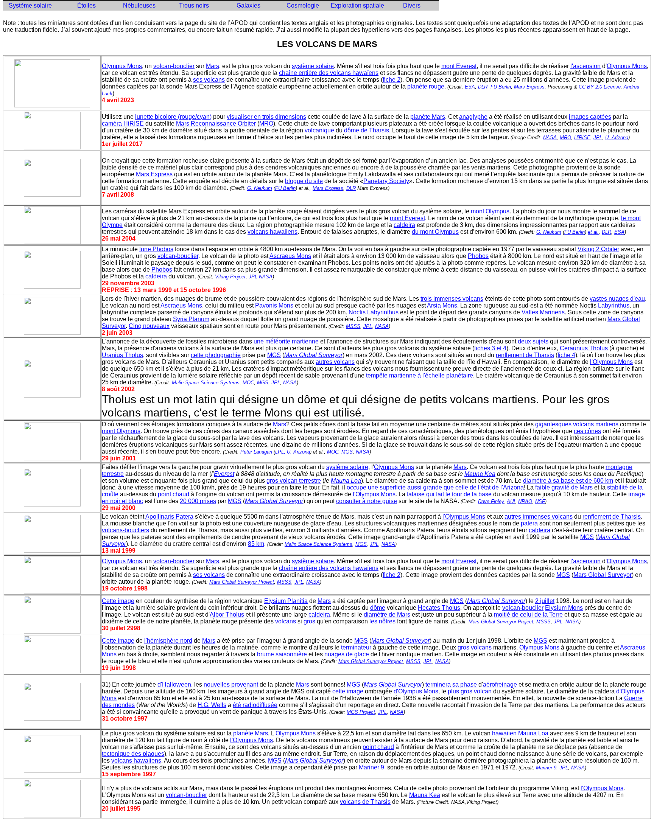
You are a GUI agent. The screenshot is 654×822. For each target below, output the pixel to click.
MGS (274, 355)
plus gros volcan (470, 691)
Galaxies (248, 5)
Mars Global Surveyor (602, 575)
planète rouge (425, 86)
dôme (377, 607)
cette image (347, 691)
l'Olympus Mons (611, 362)
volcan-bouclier (174, 66)
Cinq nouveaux (149, 326)
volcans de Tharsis (365, 802)
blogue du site (304, 181)
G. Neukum (259, 188)
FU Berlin (500, 87)
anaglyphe (473, 116)
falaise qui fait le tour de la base (449, 494)
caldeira (404, 225)
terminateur (356, 647)
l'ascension (585, 66)
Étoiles (85, 5)
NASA (550, 137)
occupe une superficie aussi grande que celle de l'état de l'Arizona (435, 487)
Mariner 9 (371, 767)
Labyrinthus (613, 305)
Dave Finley (491, 501)
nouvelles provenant (231, 684)
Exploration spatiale (357, 5)
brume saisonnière (282, 654)
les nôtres (382, 621)
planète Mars (427, 116)
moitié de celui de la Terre (528, 614)
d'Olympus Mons (416, 691)
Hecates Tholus (439, 607)
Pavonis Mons (274, 305)
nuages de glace (346, 654)
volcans (285, 621)
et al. (593, 232)
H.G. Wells (212, 705)
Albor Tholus (227, 614)
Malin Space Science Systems (206, 382)
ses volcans (209, 79)
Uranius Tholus (122, 355)
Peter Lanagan (256, 452)
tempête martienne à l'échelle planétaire (419, 375)
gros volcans (475, 647)
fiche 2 (391, 79)
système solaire (313, 66)
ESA (470, 87)
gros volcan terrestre (293, 480)
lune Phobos (156, 249)
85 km (256, 544)
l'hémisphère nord (168, 640)
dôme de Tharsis (366, 130)
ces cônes (587, 431)
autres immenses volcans (539, 516)
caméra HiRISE (123, 123)
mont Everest (458, 66)
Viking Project (230, 277)
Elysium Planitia (286, 601)
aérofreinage (500, 684)
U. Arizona (616, 137)
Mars (212, 66)
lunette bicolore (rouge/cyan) (173, 116)
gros (309, 621)
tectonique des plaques (133, 754)
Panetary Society (386, 181)
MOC (248, 382)
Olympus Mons (122, 66)
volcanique (319, 130)
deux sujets (533, 341)
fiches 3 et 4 (490, 348)
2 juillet (544, 601)
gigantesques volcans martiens (576, 424)
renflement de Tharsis (525, 355)
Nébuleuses (139, 5)
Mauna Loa (533, 733)
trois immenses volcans (451, 298)
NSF (540, 501)
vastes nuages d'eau (617, 298)
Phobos (478, 256)
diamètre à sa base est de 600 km (568, 480)
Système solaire (30, 5)
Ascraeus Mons (290, 256)
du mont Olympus (435, 231)
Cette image (118, 601)
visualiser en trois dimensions (266, 116)
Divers (411, 5)
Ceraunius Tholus (584, 348)
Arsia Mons (442, 305)
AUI (511, 501)
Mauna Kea (424, 795)
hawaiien (504, 733)
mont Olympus (490, 211)
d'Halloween (174, 684)
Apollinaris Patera (169, 516)
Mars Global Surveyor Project (241, 582)
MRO (266, 123)
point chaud (173, 494)
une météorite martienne (286, 341)
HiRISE (582, 137)
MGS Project (361, 712)
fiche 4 (566, 355)
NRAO (525, 501)
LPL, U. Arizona (292, 452)
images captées (590, 116)
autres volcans (335, 362)
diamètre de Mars (387, 614)
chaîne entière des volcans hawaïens (328, 73)
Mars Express (529, 87)
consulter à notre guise (366, 501)
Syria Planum (191, 319)
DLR (482, 87)
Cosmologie (303, 5)
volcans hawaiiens (272, 231)
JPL (597, 137)
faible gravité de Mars (564, 487)
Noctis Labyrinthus (374, 312)
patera (529, 523)
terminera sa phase (451, 684)
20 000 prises (198, 501)
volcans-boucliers (125, 530)
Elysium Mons (564, 607)
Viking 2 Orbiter (598, 249)
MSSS (353, 326)
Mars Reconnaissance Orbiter (216, 123)
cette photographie (216, 355)
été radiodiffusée (255, 705)
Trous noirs (194, 5)
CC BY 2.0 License (600, 87)
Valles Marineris (543, 312)
